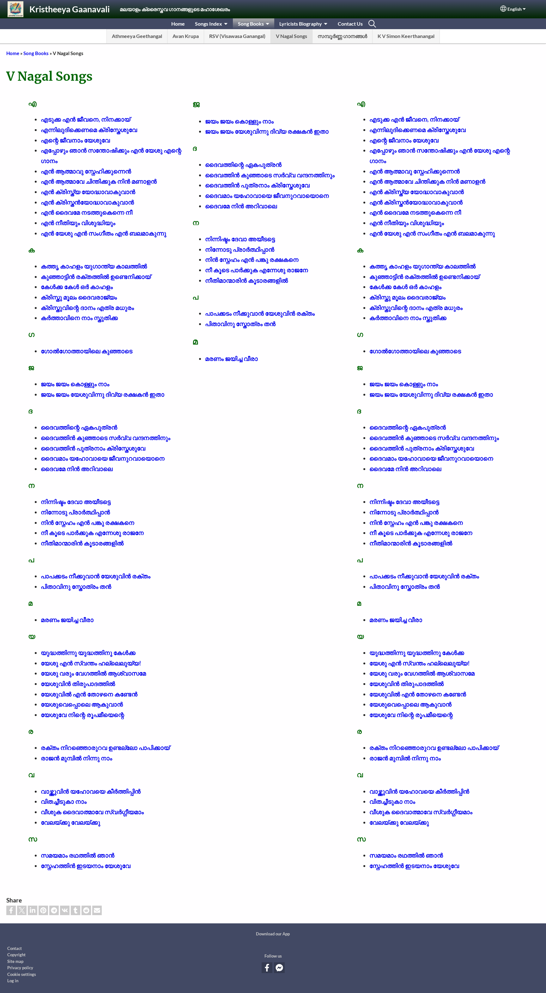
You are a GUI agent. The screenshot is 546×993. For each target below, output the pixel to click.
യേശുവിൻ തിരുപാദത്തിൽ (78, 683)
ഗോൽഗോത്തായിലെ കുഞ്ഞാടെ (86, 351)
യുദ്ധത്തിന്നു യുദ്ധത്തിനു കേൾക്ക (88, 652)
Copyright (16, 954)
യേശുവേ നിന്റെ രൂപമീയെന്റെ (82, 714)
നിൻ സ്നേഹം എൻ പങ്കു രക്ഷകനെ (87, 522)
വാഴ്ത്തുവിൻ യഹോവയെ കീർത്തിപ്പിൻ (91, 791)
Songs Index (208, 24)
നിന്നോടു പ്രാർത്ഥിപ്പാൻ (75, 512)
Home (178, 24)
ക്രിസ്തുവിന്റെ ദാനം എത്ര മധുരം (87, 307)
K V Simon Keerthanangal (406, 36)
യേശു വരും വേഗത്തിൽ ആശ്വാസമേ (93, 673)
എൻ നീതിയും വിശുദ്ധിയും (78, 222)
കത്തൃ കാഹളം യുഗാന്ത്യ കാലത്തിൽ (94, 266)
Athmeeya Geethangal (137, 36)
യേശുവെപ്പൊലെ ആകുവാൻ (82, 704)
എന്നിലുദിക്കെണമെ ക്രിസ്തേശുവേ (89, 129)
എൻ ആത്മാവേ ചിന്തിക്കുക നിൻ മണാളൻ (99, 181)
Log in (12, 980)
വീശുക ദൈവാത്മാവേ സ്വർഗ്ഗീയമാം (92, 811)
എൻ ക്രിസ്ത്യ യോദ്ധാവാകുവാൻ (88, 191)
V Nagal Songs (291, 36)
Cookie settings (21, 974)
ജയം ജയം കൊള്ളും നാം (75, 383)
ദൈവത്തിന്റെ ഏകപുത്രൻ (79, 427)
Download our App (273, 933)
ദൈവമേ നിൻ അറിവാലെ (76, 468)
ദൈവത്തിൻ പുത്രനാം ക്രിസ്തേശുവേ (93, 448)
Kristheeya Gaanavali (69, 9)
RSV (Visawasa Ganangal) (237, 36)
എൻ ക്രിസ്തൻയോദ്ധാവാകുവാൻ (87, 202)
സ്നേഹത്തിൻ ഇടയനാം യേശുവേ (85, 865)
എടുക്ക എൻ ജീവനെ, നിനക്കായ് (85, 119)
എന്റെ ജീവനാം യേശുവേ (75, 140)
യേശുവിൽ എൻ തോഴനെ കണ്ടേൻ (89, 694)
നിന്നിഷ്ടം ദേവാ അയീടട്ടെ (76, 501)
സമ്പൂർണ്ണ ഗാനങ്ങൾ (342, 36)
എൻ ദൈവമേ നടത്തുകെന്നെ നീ (86, 212)
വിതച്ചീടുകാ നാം (64, 801)
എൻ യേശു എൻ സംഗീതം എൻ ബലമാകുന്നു (103, 233)
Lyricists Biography (300, 24)
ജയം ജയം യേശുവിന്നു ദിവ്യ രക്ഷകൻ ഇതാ (102, 394)
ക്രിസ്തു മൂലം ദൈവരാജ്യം (79, 297)
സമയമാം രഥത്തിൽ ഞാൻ (77, 855)
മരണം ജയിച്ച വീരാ (67, 619)
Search (372, 23)
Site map (15, 961)
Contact (14, 948)
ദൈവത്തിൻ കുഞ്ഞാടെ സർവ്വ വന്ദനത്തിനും (105, 437)
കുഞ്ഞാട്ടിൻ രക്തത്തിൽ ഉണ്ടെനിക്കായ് (96, 276)
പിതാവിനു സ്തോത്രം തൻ (76, 586)
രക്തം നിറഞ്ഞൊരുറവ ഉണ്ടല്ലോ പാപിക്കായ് (105, 747)
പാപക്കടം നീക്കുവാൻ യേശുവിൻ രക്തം (95, 576)
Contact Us (350, 24)
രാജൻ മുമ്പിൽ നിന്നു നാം (76, 758)
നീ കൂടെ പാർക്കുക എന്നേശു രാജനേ (92, 532)
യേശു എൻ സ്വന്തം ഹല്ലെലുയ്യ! (91, 663)
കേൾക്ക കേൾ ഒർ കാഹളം (77, 286)
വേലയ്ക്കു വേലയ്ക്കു (70, 822)
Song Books (251, 24)
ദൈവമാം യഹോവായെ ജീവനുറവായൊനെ (103, 458)
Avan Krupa (186, 36)
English (514, 9)
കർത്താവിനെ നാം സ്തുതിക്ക (79, 317)
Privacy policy (20, 967)
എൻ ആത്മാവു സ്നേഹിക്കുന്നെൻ (86, 171)
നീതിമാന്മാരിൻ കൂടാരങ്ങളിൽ (82, 543)
